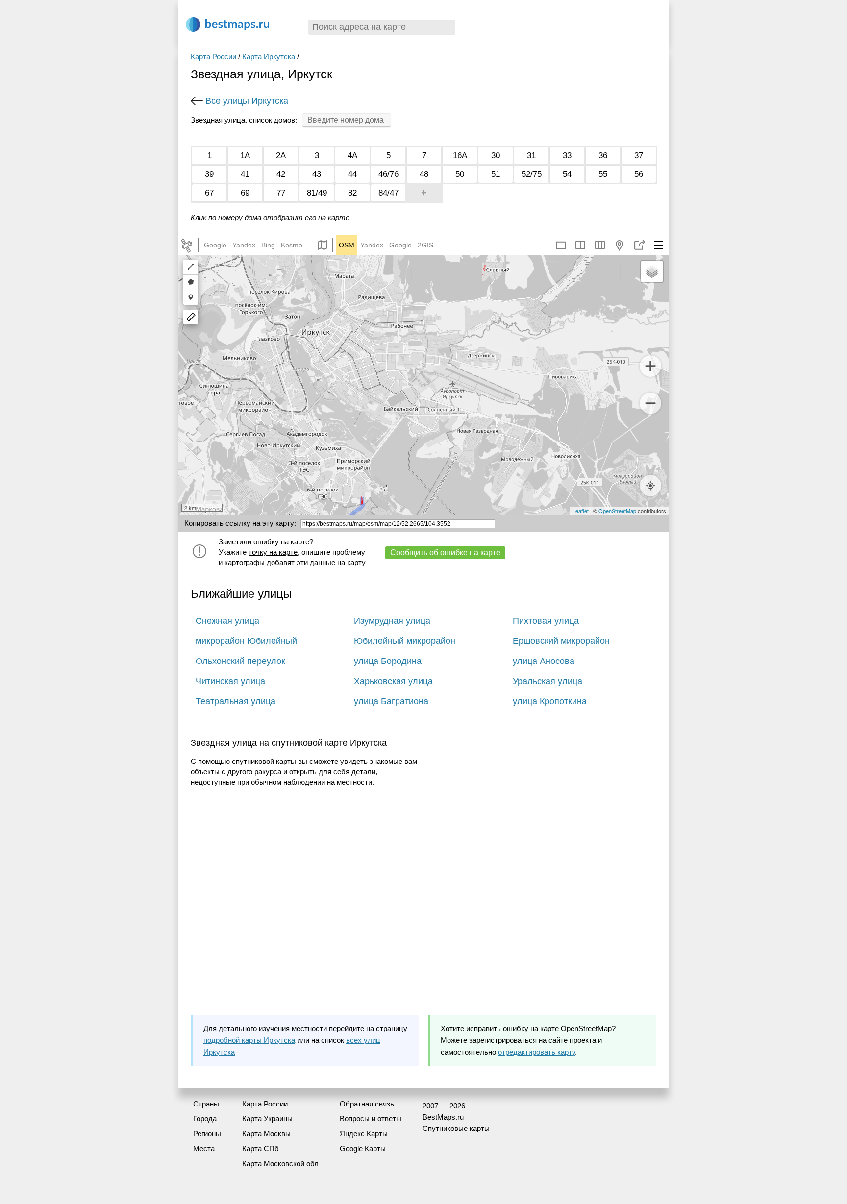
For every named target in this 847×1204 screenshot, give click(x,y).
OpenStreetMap (617, 511)
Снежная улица (227, 621)
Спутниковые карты (456, 1128)
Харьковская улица (393, 681)
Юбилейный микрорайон (404, 641)
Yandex (243, 245)
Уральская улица (547, 681)
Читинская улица (230, 681)
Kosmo (291, 245)
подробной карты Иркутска (249, 1040)
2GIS (425, 245)
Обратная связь (367, 1104)
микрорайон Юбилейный (246, 641)
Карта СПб (260, 1148)
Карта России (213, 56)
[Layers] (652, 271)
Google (215, 245)
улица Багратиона (391, 701)
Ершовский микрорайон (561, 641)
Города (205, 1118)
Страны (206, 1104)
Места (204, 1148)
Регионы (207, 1134)
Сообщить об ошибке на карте (445, 552)
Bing (268, 245)
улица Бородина (388, 661)
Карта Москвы (266, 1134)
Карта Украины (267, 1118)
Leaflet (581, 511)
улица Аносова (543, 661)
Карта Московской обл (280, 1163)
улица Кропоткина (550, 701)
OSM (346, 245)
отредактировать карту (536, 1052)
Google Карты (363, 1148)
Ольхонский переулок (240, 661)
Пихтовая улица (546, 621)
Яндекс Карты (364, 1134)
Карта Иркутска (268, 56)
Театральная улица (235, 701)
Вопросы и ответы (370, 1118)
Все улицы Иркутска (246, 101)
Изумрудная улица (392, 621)
